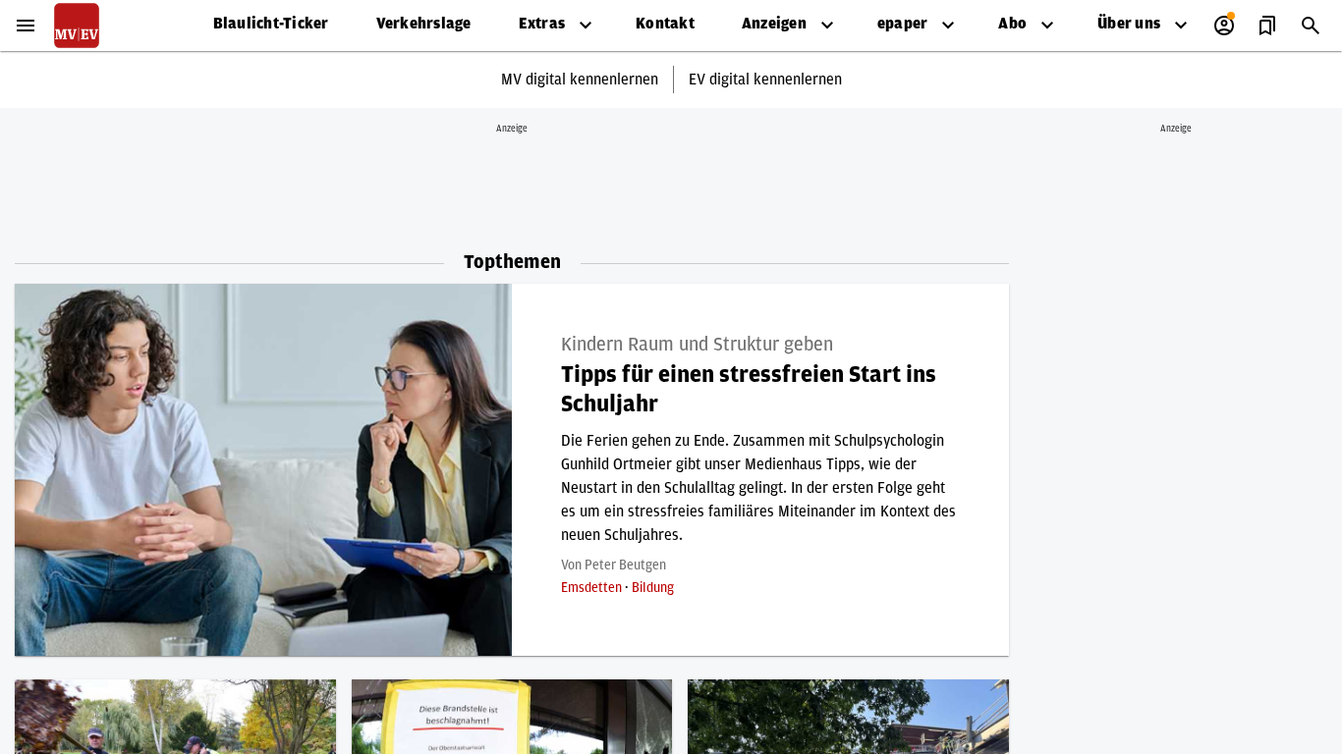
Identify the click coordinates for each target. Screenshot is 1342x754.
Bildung (653, 588)
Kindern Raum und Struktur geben (697, 344)
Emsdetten (593, 588)
